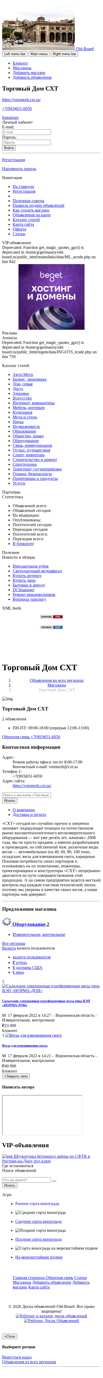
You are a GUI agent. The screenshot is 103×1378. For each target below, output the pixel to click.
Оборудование (26, 440)
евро (18, 972)
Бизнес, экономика (29, 379)
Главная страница (29, 1277)
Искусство (22, 398)
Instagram (10, 117)
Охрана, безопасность (32, 473)
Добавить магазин (29, 72)
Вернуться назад (17, 1357)
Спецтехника (25, 464)
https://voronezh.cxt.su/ (21, 99)
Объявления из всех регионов (29, 1362)
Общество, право (28, 436)
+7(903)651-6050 (17, 108)
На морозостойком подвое (39, 1257)
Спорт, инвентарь (29, 455)
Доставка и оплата (29, 814)
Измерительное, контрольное (39, 934)
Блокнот (20, 63)
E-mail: (8, 127)
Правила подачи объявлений (38, 205)
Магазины (22, 68)
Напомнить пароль (19, 168)
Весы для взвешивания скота (25, 1045)
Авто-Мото (23, 374)
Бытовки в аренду (29, 585)
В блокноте (23, 543)
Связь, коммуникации (32, 445)
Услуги (19, 483)
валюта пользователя (31, 957)
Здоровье (21, 393)
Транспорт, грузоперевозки (37, 469)
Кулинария (22, 412)
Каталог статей (26, 219)
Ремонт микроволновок (34, 594)
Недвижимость (26, 426)
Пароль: (9, 137)
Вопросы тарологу (29, 599)
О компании (24, 810)
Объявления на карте (32, 215)
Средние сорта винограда (38, 1221)
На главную (23, 186)
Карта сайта (23, 224)
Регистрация (13, 160)
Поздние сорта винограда (38, 1239)
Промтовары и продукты (35, 478)
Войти (9, 148)
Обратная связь (16, 737)
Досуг (18, 388)
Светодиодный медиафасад (37, 571)
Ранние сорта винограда (37, 1203)
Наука (18, 422)
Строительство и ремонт (35, 459)
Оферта (19, 229)
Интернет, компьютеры (34, 403)
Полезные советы (28, 200)
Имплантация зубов (31, 566)
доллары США (28, 967)
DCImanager (23, 590)
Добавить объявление (32, 77)
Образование (24, 431)
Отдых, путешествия (31, 450)
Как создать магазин (31, 210)
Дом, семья (22, 384)
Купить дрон (24, 580)
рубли (20, 962)
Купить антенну (27, 575)
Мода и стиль (25, 417)
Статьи (19, 234)
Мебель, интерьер (29, 407)
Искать (9, 801)
